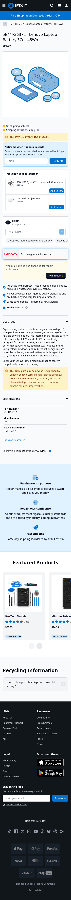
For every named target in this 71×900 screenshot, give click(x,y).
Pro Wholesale (45, 722)
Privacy (6, 765)
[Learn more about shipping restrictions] (27, 126)
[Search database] (52, 5)
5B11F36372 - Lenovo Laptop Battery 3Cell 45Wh (37, 23)
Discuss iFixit (10, 728)
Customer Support (13, 722)
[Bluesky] (49, 831)
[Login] (66, 5)
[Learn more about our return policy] (26, 307)
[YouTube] (36, 831)
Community (43, 717)
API (4, 738)
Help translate (33, 820)
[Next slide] (39, 646)
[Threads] (55, 831)
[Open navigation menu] (4, 5)
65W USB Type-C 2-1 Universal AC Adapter (40, 182)
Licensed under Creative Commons (35, 883)
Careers (7, 733)
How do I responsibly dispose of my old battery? (30, 684)
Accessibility (9, 760)
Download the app (49, 754)
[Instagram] (29, 831)
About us (8, 717)
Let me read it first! (16, 804)
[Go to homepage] (19, 6)
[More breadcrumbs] (5, 24)
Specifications (11, 399)
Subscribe (60, 798)
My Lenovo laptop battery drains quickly (29, 240)
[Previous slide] (32, 646)
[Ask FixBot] (61, 232)
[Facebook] (16, 831)
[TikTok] (9, 831)
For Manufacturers (47, 733)
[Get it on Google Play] (50, 773)
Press (40, 738)
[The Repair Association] (62, 831)
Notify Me (58, 160)
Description (10, 321)
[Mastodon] (42, 831)
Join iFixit (56, 275)
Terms (6, 771)
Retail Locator (44, 728)
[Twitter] (23, 831)
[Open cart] (59, 5)
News (40, 744)
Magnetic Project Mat (28, 198)
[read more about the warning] (50, 451)
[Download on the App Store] (50, 762)
